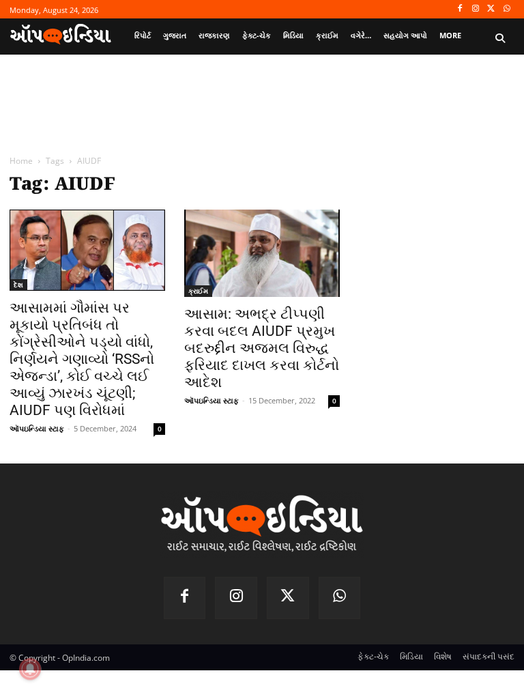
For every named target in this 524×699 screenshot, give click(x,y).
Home (21, 161)
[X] (491, 9)
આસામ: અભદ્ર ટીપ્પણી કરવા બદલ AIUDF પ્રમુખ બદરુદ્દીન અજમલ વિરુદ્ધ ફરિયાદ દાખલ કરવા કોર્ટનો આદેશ (261, 348)
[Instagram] (476, 9)
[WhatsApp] (506, 9)
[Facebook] (460, 9)
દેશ (18, 284)
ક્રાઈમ (198, 291)
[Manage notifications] (30, 669)
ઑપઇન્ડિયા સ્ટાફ (37, 428)
